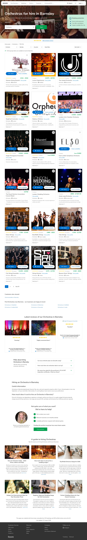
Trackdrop (65, 537)
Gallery (28, 531)
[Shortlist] (75, 3)
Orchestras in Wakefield (10, 305)
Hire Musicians (14, 3)
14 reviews (67, 271)
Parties (31, 3)
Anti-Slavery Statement (50, 531)
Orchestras (15, 44)
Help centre (11, 527)
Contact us (10, 533)
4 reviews (14, 78)
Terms (9, 529)
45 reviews (40, 271)
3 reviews (61, 115)
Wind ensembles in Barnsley (12, 297)
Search (70, 3)
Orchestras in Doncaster (37, 307)
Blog (27, 533)
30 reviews (14, 271)
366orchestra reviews (47, 40)
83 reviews (14, 232)
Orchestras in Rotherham (37, 305)
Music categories (30, 529)
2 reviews (34, 78)
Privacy (10, 531)
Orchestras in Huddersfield (11, 307)
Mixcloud (71, 537)
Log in (80, 3)
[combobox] (11, 47)
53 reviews (40, 232)
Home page (7, 44)
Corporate (38, 3)
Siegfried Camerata (45, 348)
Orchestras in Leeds (62, 307)
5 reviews (40, 116)
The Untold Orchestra (18, 348)
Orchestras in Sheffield (63, 305)
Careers (46, 529)
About (46, 527)
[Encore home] (5, 3)
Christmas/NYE (48, 3)
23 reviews (67, 232)
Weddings (23, 3)
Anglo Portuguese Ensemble (72, 335)
